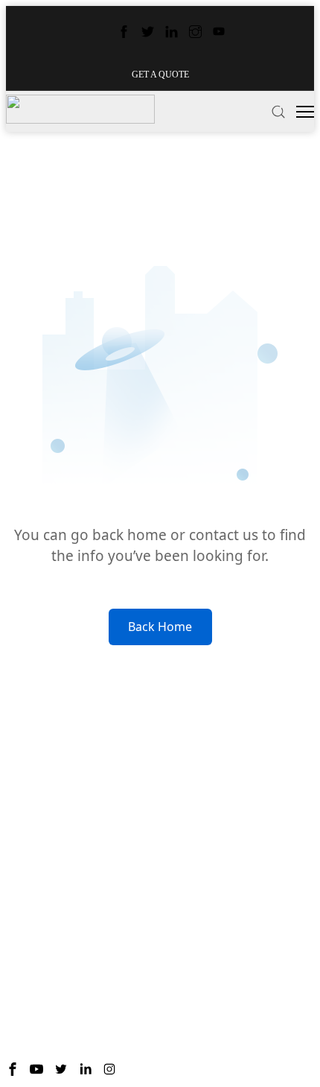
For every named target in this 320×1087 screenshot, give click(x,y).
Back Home (160, 626)
